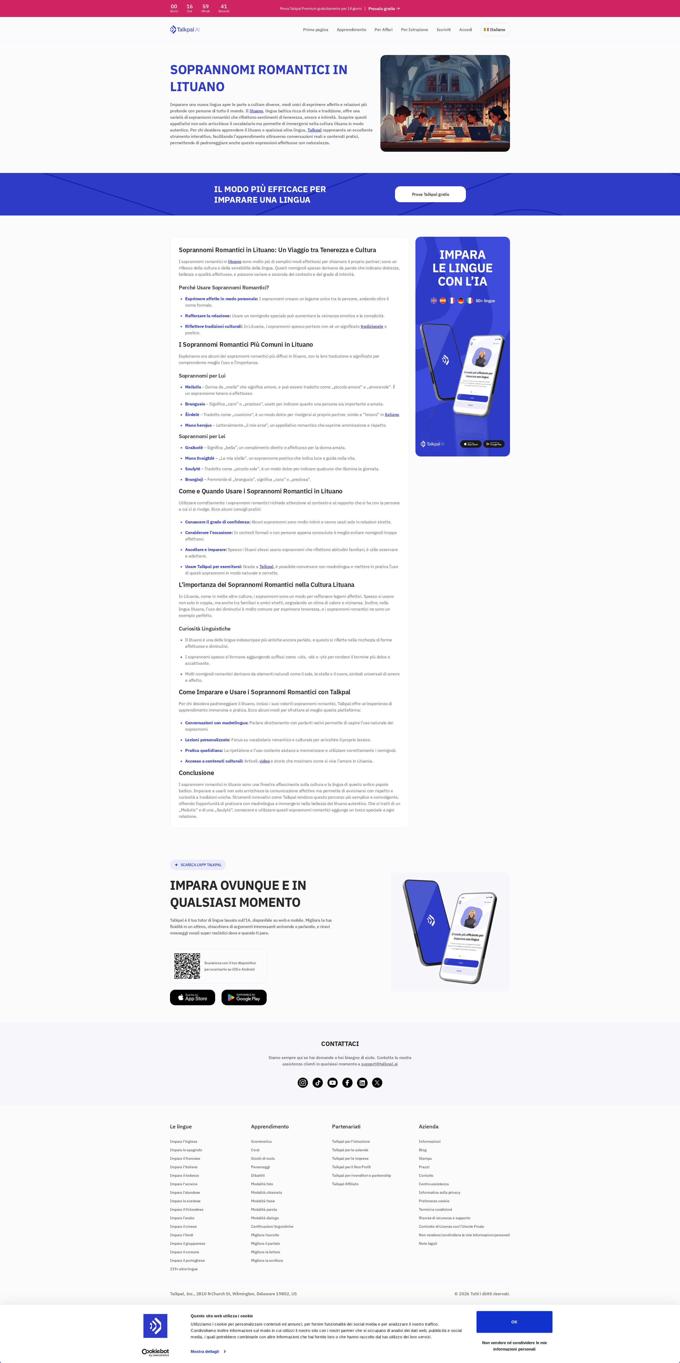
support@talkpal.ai (379, 1063)
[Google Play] (244, 997)
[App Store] (192, 997)
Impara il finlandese (186, 1209)
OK (514, 1322)
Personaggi (260, 1167)
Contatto (426, 1175)
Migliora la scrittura (267, 1260)
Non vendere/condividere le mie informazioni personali (464, 1235)
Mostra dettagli (205, 1351)
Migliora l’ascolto (265, 1235)
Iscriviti (444, 29)
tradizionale (372, 326)
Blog (422, 1150)
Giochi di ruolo (263, 1158)
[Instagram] (303, 1083)
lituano (256, 110)
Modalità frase (263, 1201)
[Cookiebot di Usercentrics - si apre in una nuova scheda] (155, 1353)
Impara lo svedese (185, 1201)
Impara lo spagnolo (186, 1150)
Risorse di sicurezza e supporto (444, 1218)
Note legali (428, 1243)
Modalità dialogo (265, 1218)
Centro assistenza (434, 1184)
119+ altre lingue (184, 1269)
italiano (392, 414)
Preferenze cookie (434, 1201)
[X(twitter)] (377, 1083)
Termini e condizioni (435, 1209)
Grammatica (261, 1141)
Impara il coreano (184, 1252)
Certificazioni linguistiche (272, 1226)
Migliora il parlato (265, 1243)
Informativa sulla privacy (439, 1192)
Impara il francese (185, 1158)
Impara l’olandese (185, 1192)
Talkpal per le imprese (350, 1158)
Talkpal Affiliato (345, 1184)
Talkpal (315, 130)
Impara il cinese (183, 1226)
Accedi (465, 29)
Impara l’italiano (184, 1167)
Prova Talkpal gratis (430, 194)
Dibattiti (258, 1175)
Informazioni (429, 1141)
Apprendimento (351, 29)
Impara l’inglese (183, 1141)
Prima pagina (315, 29)
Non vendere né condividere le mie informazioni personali (514, 1345)
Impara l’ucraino (183, 1184)
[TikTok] (317, 1083)
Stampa (425, 1158)
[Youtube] (332, 1083)
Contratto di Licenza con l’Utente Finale (451, 1226)
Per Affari (383, 29)
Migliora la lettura (265, 1252)
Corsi (255, 1150)
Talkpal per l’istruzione (351, 1141)
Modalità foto (262, 1184)
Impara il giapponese (187, 1243)
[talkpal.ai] (184, 29)
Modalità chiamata (266, 1192)
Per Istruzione (414, 29)
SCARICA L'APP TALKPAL (201, 864)
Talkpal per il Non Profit (351, 1167)
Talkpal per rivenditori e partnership (361, 1175)
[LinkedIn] (362, 1083)
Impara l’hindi (181, 1235)
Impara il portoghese (187, 1260)
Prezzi (424, 1167)
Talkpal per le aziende (350, 1150)
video (265, 761)
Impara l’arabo (182, 1218)
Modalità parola (264, 1209)
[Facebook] (347, 1083)
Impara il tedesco (184, 1175)
